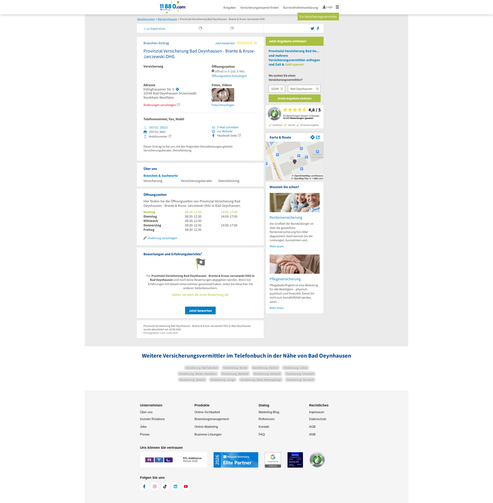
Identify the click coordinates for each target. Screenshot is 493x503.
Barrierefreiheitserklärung (300, 7)
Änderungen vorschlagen (159, 105)
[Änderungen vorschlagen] (178, 104)
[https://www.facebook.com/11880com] (144, 486)
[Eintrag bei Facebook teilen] (318, 28)
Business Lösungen (208, 434)
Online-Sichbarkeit (207, 412)
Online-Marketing (206, 426)
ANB (312, 434)
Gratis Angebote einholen (295, 98)
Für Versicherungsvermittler (318, 16)
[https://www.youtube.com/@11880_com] (186, 486)
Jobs (143, 426)
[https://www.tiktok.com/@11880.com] (165, 486)
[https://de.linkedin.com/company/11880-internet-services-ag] (175, 486)
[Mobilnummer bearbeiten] (169, 136)
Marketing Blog (269, 412)
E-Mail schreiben (228, 127)
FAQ (262, 434)
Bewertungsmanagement (212, 419)
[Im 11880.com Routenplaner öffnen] (312, 137)
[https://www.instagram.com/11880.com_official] (154, 486)
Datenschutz (317, 419)
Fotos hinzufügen (223, 105)
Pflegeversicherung (285, 278)
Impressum (316, 412)
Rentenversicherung (286, 217)
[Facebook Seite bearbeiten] (239, 135)
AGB (312, 426)
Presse (145, 434)
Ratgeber (229, 7)
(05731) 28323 (158, 127)
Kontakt (264, 426)
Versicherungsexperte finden (259, 7)
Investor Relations (152, 419)
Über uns (146, 412)
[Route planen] (177, 89)
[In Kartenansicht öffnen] (318, 137)
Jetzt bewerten (200, 310)
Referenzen (267, 419)
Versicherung (153, 66)
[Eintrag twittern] (313, 28)
